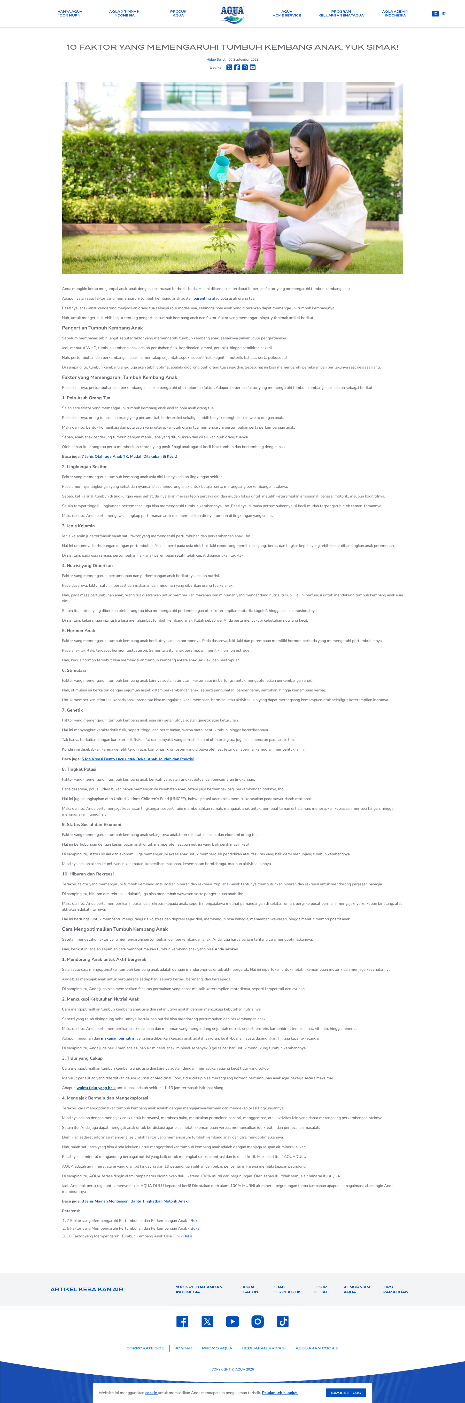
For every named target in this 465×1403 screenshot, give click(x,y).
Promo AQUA (217, 1348)
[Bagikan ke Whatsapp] (245, 67)
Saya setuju (346, 1393)
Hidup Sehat (216, 59)
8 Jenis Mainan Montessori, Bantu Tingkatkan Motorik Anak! (135, 1201)
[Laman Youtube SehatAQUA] (232, 1321)
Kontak (183, 1348)
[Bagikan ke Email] (253, 67)
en (445, 13)
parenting (202, 298)
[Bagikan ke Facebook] (237, 67)
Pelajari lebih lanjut (280, 1392)
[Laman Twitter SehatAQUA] (207, 1321)
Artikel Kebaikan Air (86, 1289)
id (435, 13)
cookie (151, 1392)
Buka (195, 1220)
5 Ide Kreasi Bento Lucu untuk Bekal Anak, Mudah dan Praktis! (138, 759)
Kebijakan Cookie (317, 1348)
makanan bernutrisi (118, 1038)
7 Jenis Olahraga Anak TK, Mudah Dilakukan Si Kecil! (129, 456)
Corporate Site (145, 1348)
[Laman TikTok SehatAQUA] (283, 1321)
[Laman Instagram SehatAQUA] (257, 1321)
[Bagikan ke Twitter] (229, 67)
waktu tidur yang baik (96, 1087)
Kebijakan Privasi (264, 1348)
